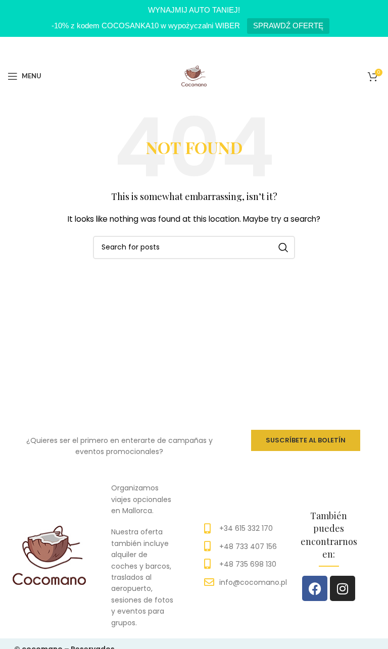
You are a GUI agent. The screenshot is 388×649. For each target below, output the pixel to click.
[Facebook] (314, 588)
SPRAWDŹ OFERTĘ (288, 25)
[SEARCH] (283, 247)
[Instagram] (342, 588)
